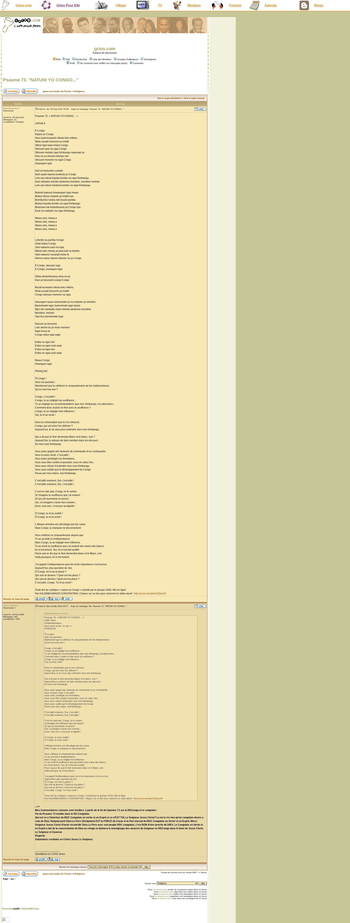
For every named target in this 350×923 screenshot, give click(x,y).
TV (160, 5)
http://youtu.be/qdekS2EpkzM (150, 593)
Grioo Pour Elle (68, 5)
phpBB (16, 908)
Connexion (138, 63)
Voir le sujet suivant (194, 98)
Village (121, 5)
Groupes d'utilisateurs (127, 59)
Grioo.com (24, 5)
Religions (80, 91)
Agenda (271, 5)
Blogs (318, 5)
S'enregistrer (150, 59)
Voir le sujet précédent (169, 98)
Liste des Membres (102, 59)
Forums (235, 5)
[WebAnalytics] (6, 921)
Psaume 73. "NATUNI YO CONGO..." (40, 79)
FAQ (67, 59)
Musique (194, 5)
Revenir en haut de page (16, 599)
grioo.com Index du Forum (57, 91)
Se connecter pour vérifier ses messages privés (103, 63)
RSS (58, 59)
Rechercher (81, 59)
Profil (72, 63)
